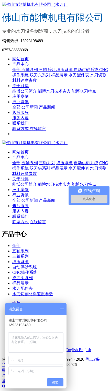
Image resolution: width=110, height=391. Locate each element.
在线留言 (38, 128)
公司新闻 (30, 107)
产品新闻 (47, 107)
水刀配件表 (79, 75)
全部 (16, 69)
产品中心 (20, 64)
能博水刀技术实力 (55, 91)
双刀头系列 (40, 75)
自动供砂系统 (86, 69)
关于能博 (20, 86)
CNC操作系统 (24, 272)
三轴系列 (47, 69)
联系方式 (21, 128)
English (84, 350)
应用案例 (20, 96)
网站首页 (20, 59)
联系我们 (20, 123)
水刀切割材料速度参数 (32, 294)
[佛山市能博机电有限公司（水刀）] (55, 143)
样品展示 (60, 75)
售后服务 (20, 112)
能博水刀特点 (84, 91)
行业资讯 (20, 102)
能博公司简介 (25, 91)
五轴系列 (30, 69)
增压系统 (65, 69)
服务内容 (20, 118)
